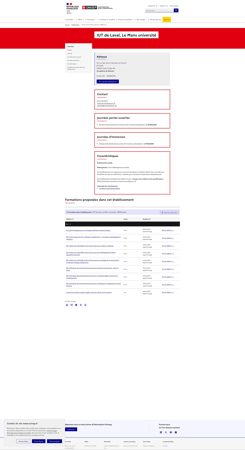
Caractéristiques (71, 64)
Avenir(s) (167, 19)
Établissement (75, 24)
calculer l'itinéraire (108, 81)
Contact (69, 53)
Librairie (163, 6)
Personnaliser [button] (23, 441)
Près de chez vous (155, 19)
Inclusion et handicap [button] (125, 19)
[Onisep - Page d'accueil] (89, 7)
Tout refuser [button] (38, 441)
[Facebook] (85, 305)
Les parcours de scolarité (130, 446)
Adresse (69, 50)
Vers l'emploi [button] (141, 19)
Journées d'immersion (73, 60)
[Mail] (72, 305)
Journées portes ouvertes (74, 57)
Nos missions (174, 6)
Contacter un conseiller (107, 19)
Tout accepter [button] (54, 441)
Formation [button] (69, 19)
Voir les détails (167, 230)
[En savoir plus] (135, 181)
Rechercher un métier (91, 446)
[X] (81, 305)
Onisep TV (151, 6)
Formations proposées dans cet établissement (76, 68)
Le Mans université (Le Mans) (109, 188)
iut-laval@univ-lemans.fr (106, 106)
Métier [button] (80, 19)
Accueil (67, 24)
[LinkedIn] (76, 305)
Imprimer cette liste (170, 212)
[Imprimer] (67, 305)
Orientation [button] (91, 19)
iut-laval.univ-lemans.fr (105, 103)
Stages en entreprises (149, 446)
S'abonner (71, 429)
